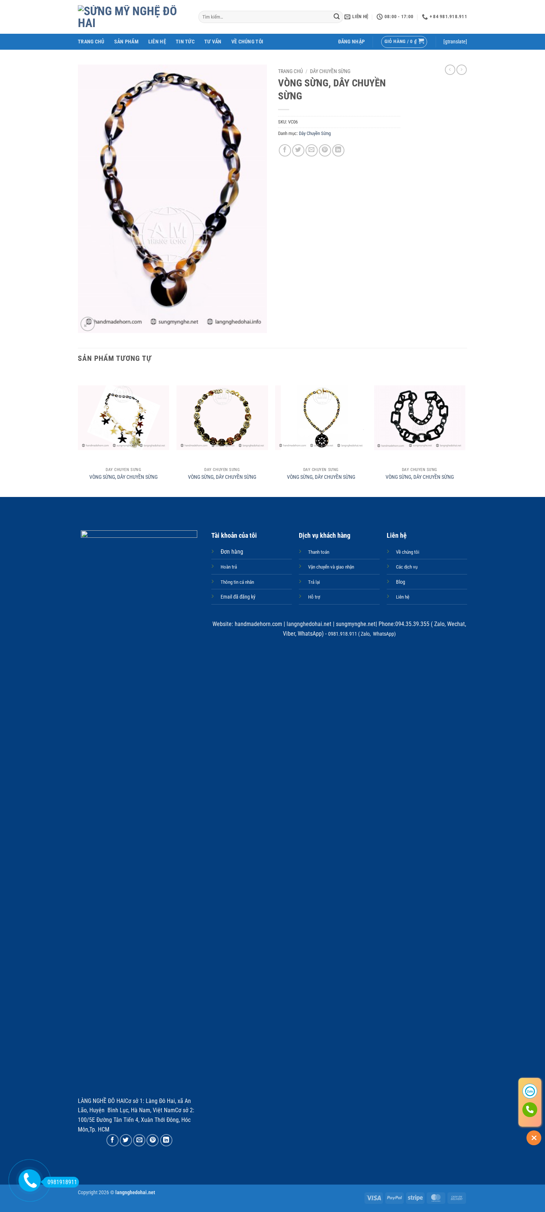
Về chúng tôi (247, 42)
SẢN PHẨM (126, 42)
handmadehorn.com (257, 624)
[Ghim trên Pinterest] (325, 150)
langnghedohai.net (309, 624)
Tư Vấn (213, 42)
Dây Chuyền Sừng (330, 71)
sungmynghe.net (355, 624)
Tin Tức (185, 42)
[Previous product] (461, 70)
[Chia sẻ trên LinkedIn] (338, 150)
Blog (400, 582)
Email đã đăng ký (238, 597)
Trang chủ (290, 71)
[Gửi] (336, 17)
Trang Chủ (91, 42)
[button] (351, 42)
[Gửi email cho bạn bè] (311, 150)
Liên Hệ (157, 42)
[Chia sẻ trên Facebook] (285, 150)
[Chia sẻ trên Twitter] (298, 150)
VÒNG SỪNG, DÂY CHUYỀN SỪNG (123, 477)
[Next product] (450, 70)
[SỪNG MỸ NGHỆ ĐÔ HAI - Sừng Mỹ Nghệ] (132, 17)
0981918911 (62, 1182)
